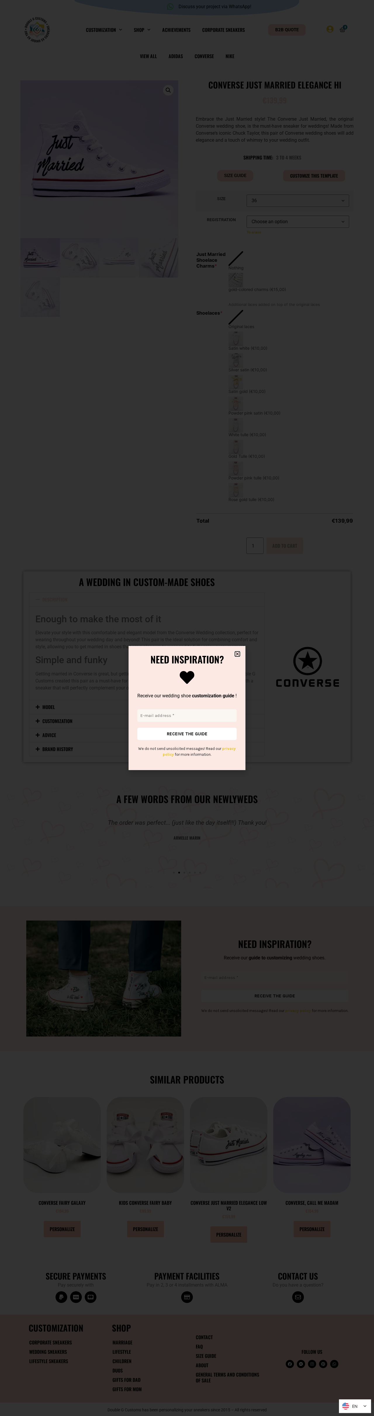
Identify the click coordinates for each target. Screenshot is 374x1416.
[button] (237, 654)
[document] (187, 708)
